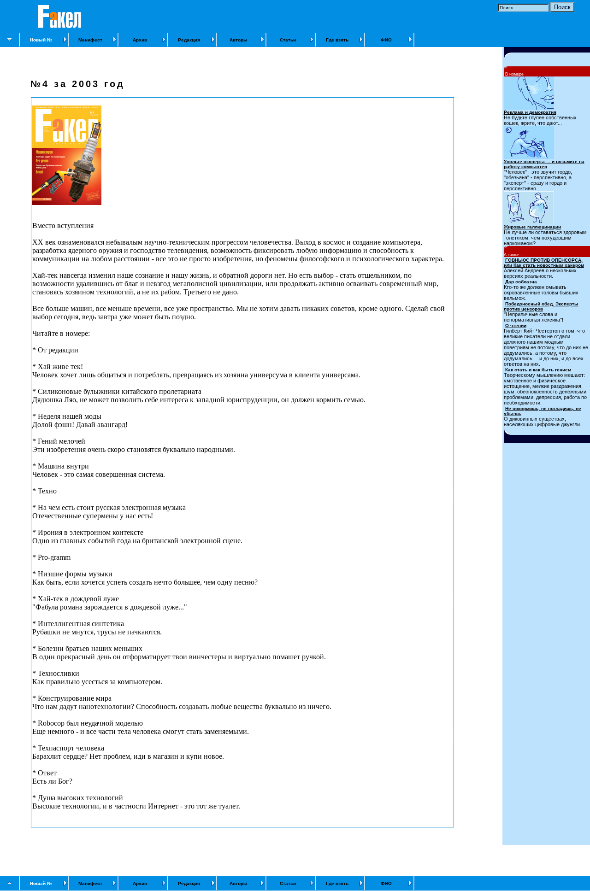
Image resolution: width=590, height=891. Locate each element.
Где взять (337, 39)
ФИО (386, 39)
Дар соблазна (521, 281)
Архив (140, 39)
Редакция (189, 39)
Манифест (90, 39)
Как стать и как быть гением (538, 369)
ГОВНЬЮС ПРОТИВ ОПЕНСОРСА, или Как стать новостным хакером (544, 263)
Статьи (288, 39)
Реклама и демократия (530, 112)
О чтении (515, 325)
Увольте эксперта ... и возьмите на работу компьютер (544, 164)
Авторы (239, 39)
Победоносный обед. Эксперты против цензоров (541, 306)
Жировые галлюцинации (532, 226)
